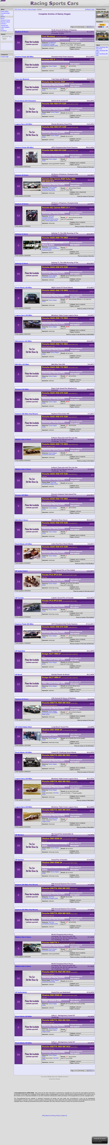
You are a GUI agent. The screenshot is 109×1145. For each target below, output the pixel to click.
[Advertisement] (7, 46)
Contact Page (4, 56)
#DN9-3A (58, 730)
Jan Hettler (83, 957)
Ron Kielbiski (90, 617)
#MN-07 (57, 654)
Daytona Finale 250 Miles (24, 56)
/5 (54, 238)
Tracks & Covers (5, 20)
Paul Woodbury (90, 563)
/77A (55, 703)
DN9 (52, 730)
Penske (45, 575)
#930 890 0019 (64, 703)
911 (51, 59)
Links (2, 29)
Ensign (45, 654)
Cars (2, 15)
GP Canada (19, 598)
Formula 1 (3, 23)
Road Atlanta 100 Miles (23, 287)
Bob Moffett (91, 334)
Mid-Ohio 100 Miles (22, 364)
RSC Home (18, 9)
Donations (4, 30)
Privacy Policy (56, 1115)
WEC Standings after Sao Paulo (102, 48)
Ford (44, 36)
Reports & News (5, 22)
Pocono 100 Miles (21, 495)
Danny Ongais (32, 9)
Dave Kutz (91, 256)
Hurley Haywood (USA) (50, 249)
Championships (5, 13)
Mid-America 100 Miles (23, 341)
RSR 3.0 (64, 207)
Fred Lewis (91, 167)
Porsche (46, 59)
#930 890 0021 (64, 755)
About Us (48, 1115)
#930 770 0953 (61, 238)
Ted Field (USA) (50, 190)
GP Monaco (19, 835)
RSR (62, 82)
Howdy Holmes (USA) (52, 219)
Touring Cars (4, 25)
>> (93, 27)
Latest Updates (5, 27)
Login (92, 9)
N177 (51, 654)
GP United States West (23, 727)
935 (51, 703)
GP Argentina (20, 651)
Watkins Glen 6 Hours (23, 439)
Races (2, 18)
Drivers (25, 9)
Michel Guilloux (90, 226)
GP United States (21, 571)
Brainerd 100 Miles (22, 389)
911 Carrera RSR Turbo (60, 179)
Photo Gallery (4, 11)
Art (93, 591)
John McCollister (81, 334)
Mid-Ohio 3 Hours (21, 520)
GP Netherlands (21, 992)
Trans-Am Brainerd (22, 79)
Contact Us (64, 1115)
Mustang (51, 36)
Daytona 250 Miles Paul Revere (26, 414)
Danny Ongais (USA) (52, 45)
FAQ (43, 1115)
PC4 (51, 575)
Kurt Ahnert (91, 460)
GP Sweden (19, 860)
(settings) (87, 9)
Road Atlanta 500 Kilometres (25, 101)
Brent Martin (91, 800)
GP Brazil (18, 674)
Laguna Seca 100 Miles (23, 124)
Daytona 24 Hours (21, 32)
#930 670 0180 (60, 104)
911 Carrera (55, 82)
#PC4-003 (57, 575)
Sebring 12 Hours (21, 234)
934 (51, 104)
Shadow (45, 730)
